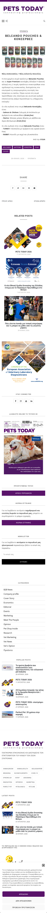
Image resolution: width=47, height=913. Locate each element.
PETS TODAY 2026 (23, 252)
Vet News (8, 641)
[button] (43, 865)
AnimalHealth (22, 769)
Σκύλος (5, 151)
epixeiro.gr (7, 778)
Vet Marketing (10, 637)
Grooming (27, 778)
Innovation (7, 782)
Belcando (7, 147)
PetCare (32, 787)
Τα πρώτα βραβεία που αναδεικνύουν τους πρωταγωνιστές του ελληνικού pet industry (29, 668)
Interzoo (19, 782)
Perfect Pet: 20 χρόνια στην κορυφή (28, 713)
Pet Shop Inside (11, 628)
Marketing (8, 615)
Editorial (7, 607)
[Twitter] (26, 401)
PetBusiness (20, 787)
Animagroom (8, 769)
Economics (8, 602)
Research (8, 633)
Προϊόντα (24, 31)
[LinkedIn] (31, 401)
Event (17, 778)
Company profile (11, 594)
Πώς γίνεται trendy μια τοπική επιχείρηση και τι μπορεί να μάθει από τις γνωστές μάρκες (23, 325)
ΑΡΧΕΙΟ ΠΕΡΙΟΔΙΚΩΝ (23, 493)
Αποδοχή (23, 894)
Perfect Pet (7, 787)
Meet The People (11, 620)
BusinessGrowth (20, 773)
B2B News (8, 589)
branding (7, 773)
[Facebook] (15, 401)
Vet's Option (9, 646)
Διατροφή (17, 147)
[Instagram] (21, 401)
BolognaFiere (37, 769)
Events (7, 611)
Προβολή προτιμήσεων (23, 907)
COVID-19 (34, 773)
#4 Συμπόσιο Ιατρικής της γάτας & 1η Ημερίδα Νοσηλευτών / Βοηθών (30, 692)
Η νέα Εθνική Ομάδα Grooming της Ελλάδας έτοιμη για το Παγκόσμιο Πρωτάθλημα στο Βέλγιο (23, 287)
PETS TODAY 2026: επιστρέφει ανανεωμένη (29, 703)
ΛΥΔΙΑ (37, 147)
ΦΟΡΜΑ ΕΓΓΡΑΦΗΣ (23, 522)
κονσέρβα (28, 147)
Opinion (7, 624)
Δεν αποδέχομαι (23, 901)
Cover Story (9, 598)
